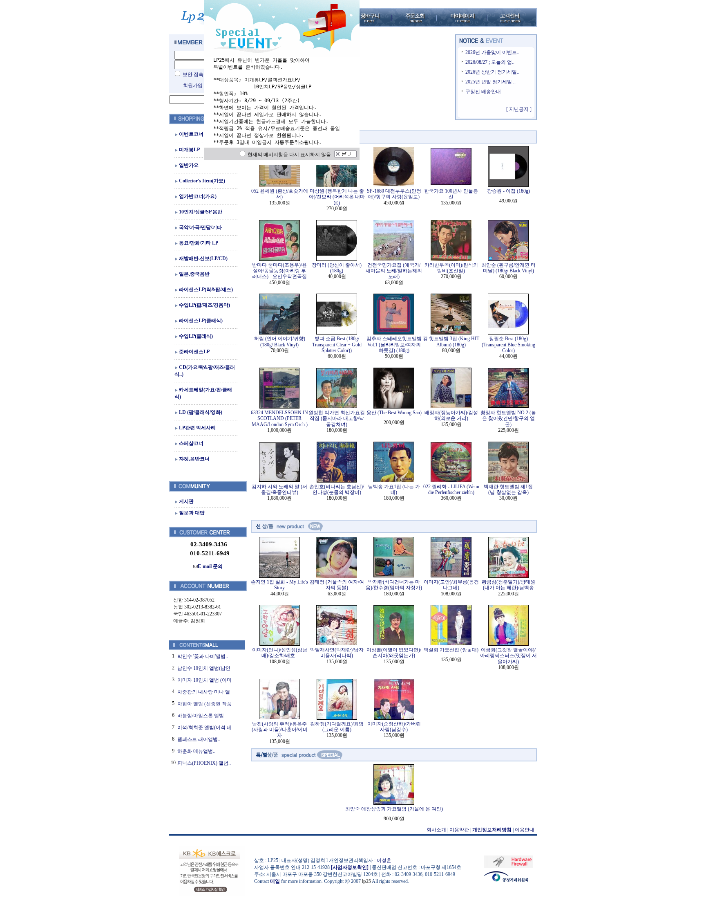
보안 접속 (193, 74)
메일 (275, 881)
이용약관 (459, 830)
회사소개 (436, 830)
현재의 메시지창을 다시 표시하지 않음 (288, 154)
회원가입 (193, 85)
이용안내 (524, 830)
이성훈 (384, 860)
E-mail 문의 (210, 566)
